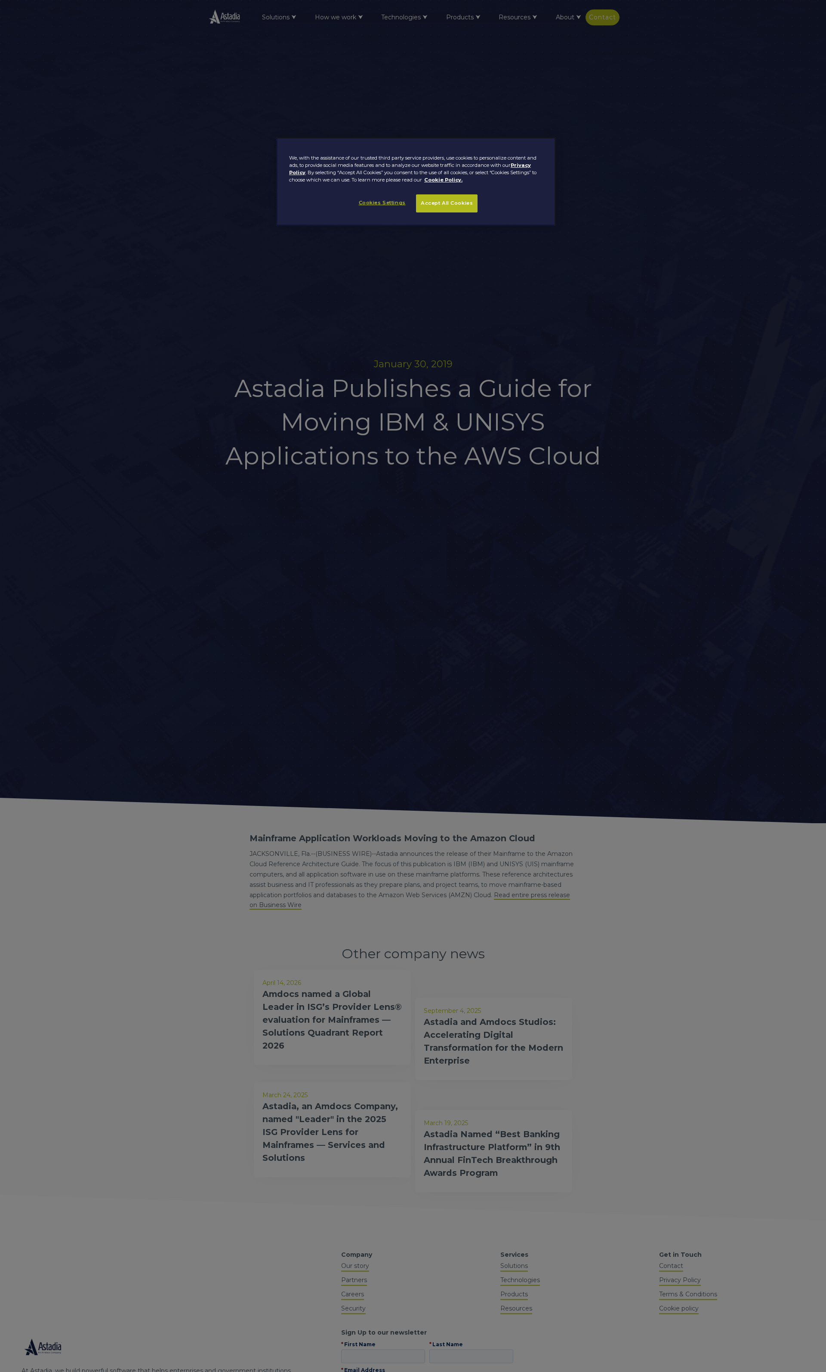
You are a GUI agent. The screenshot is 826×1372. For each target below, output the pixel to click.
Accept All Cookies (447, 203)
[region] (416, 181)
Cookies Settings (382, 203)
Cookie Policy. (443, 180)
